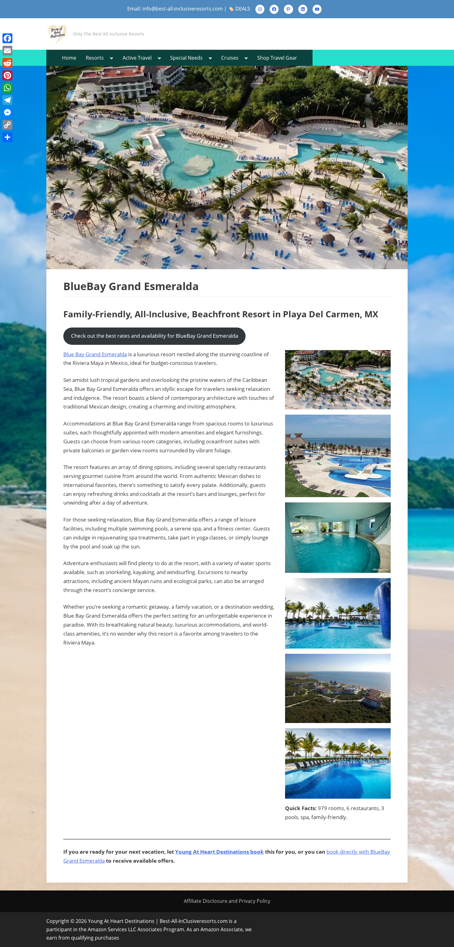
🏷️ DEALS (239, 8)
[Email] (7, 50)
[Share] (7, 137)
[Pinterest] (7, 75)
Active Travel (137, 57)
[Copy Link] (7, 125)
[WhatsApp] (7, 88)
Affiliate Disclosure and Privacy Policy (227, 901)
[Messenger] (7, 112)
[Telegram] (7, 100)
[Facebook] (7, 38)
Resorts (95, 57)
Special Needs (186, 57)
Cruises (229, 57)
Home (69, 57)
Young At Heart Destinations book (219, 851)
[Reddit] (7, 63)
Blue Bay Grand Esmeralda (95, 354)
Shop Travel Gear (277, 57)
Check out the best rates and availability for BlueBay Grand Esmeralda (154, 335)
